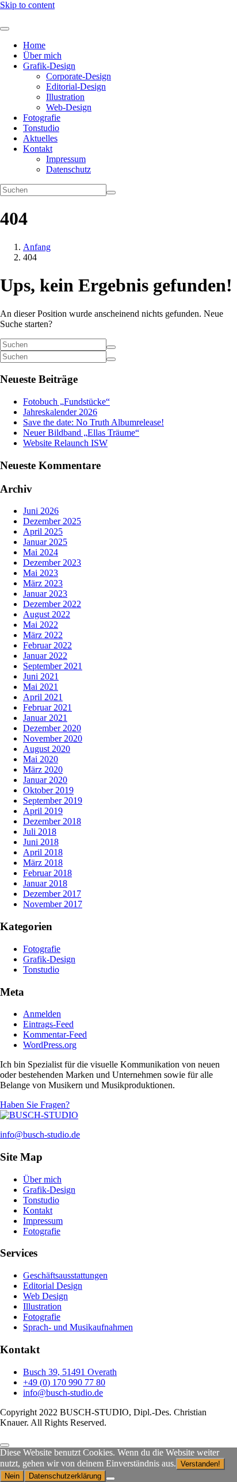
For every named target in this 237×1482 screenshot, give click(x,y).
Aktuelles (40, 138)
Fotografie (41, 117)
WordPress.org (50, 1045)
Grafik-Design (49, 66)
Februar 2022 (47, 645)
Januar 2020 (45, 780)
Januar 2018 (45, 883)
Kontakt (37, 148)
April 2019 (43, 811)
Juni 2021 (41, 676)
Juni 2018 (41, 842)
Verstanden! (200, 1464)
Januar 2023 (45, 593)
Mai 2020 (40, 759)
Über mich (42, 55)
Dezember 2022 (52, 604)
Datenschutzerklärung (65, 1476)
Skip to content (27, 5)
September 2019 (52, 800)
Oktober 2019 (48, 790)
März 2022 (43, 635)
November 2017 (52, 904)
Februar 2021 (47, 707)
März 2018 (43, 862)
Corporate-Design (78, 76)
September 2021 (52, 666)
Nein (12, 1476)
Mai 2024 (40, 552)
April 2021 (43, 697)
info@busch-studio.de (40, 1134)
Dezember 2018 (52, 821)
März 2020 (43, 769)
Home (34, 45)
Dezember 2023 (52, 562)
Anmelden (42, 1014)
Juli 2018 (39, 831)
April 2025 (43, 531)
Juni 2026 (41, 511)
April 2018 (43, 852)
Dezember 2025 (52, 521)
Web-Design (68, 107)
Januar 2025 (45, 542)
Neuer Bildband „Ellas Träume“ (81, 432)
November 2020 (52, 738)
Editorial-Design (76, 86)
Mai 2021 (40, 687)
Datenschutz (68, 169)
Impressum (66, 159)
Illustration (65, 97)
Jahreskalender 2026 (60, 412)
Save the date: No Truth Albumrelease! (93, 422)
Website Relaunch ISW (65, 443)
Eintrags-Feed (48, 1024)
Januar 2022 (45, 656)
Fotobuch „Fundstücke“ (66, 401)
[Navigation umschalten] (4, 28)
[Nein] (110, 1478)
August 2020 (46, 749)
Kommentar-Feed (55, 1034)
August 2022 (46, 614)
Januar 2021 (45, 718)
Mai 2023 (40, 573)
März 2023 (43, 583)
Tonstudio (41, 128)
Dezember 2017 (52, 894)
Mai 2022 (40, 624)
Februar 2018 (47, 873)
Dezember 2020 (52, 728)
